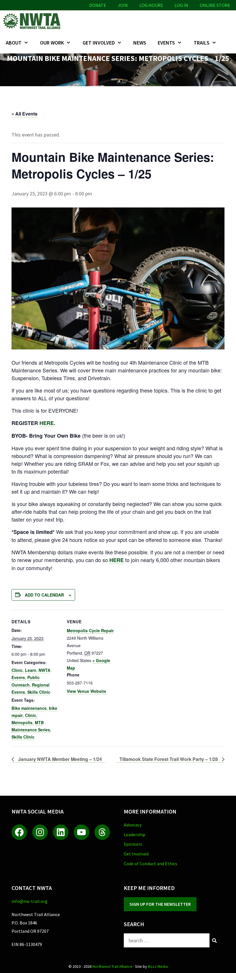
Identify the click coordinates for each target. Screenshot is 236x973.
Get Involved (99, 42)
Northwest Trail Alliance (112, 966)
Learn (30, 670)
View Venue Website (86, 691)
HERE (46, 423)
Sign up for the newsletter (160, 904)
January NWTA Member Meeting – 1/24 (59, 759)
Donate (97, 5)
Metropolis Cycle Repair (90, 630)
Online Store (215, 5)
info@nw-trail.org (29, 901)
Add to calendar (44, 595)
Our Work (52, 42)
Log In (181, 5)
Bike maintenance (29, 708)
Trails (202, 42)
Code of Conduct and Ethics (150, 863)
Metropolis (22, 722)
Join (123, 5)
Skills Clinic (38, 692)
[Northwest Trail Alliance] (33, 21)
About (14, 42)
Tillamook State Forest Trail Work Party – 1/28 (169, 759)
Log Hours (151, 5)
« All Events (24, 113)
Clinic (17, 670)
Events (166, 42)
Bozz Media (158, 966)
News (139, 42)
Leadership (134, 834)
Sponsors (133, 844)
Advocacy (133, 825)
